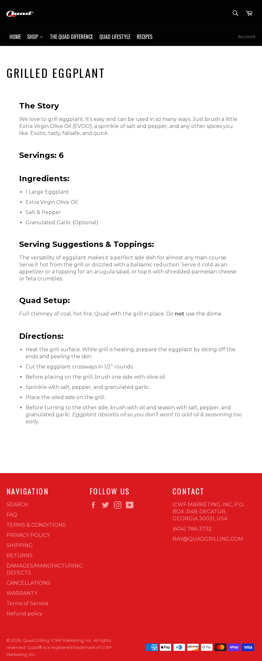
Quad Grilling (36, 640)
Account (247, 36)
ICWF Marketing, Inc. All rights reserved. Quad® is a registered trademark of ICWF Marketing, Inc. (59, 647)
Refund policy (24, 614)
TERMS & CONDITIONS (36, 525)
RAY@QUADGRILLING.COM (208, 539)
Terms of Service (27, 603)
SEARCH (17, 504)
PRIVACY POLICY (28, 535)
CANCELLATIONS (28, 583)
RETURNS (19, 556)
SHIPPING (19, 545)
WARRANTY (21, 593)
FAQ (11, 515)
